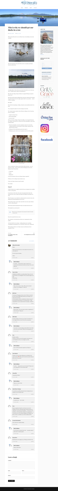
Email (23, 470)
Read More (42, 54)
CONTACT (35, 7)
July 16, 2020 (15, 416)
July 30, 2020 (16, 449)
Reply (33, 257)
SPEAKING (26, 7)
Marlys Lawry (11, 33)
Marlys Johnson (16, 261)
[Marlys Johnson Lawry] (29, 3)
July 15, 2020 (15, 394)
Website (9, 475)
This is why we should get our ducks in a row (20, 28)
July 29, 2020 (15, 441)
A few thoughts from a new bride (29, 234)
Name (9, 470)
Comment (10, 460)
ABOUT (31, 7)
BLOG (22, 7)
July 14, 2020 (16, 349)
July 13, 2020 (19, 33)
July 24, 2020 (15, 424)
